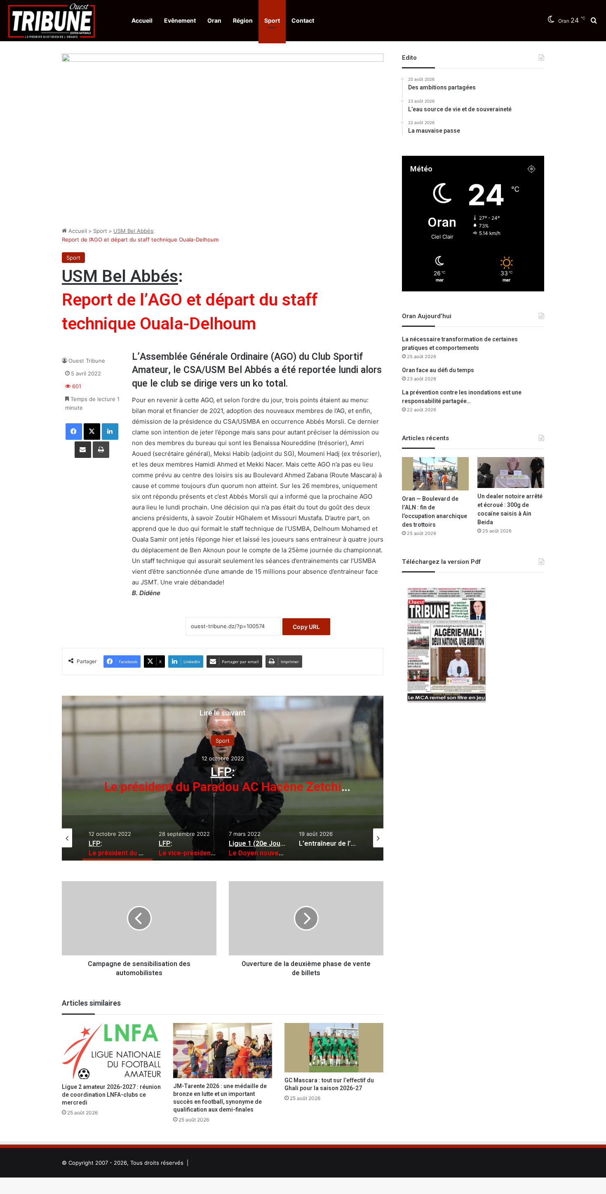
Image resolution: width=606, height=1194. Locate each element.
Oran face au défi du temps (438, 370)
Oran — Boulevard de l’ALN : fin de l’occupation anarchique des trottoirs (434, 512)
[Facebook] (74, 431)
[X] (92, 431)
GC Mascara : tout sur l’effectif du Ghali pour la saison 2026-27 (329, 1084)
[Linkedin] (110, 431)
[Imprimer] (101, 449)
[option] (222, 778)
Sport (272, 20)
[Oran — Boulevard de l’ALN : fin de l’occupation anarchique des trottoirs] (435, 473)
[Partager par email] (83, 449)
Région (243, 20)
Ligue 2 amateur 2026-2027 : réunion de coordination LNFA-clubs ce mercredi (111, 1095)
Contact (302, 20)
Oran (214, 20)
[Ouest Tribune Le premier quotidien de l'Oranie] (51, 20)
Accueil (142, 20)
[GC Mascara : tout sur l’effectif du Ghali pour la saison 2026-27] (333, 1047)
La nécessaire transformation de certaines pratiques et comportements (460, 343)
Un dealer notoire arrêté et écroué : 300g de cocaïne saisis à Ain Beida (510, 509)
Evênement (180, 20)
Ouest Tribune (86, 360)
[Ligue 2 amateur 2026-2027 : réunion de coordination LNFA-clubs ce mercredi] (111, 1051)
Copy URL (306, 626)
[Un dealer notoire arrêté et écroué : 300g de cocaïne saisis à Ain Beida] (510, 472)
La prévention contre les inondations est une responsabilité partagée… (461, 397)
